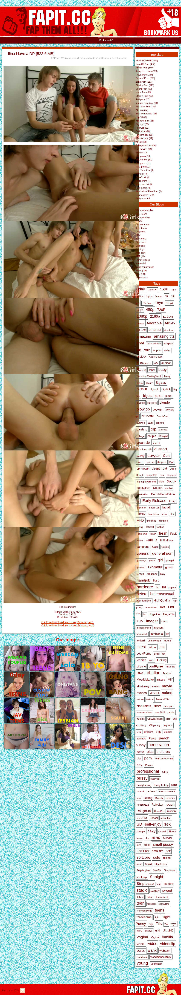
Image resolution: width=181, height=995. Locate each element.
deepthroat (159, 468)
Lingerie (141, 666)
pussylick (155, 778)
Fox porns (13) (143, 156)
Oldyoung (154, 725)
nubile (171, 712)
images (152, 621)
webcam (164, 950)
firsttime (163, 520)
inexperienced (144, 627)
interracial (157, 634)
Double (157, 487)
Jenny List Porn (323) (146, 71)
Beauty (149, 383)
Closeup (163, 430)
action (168, 316)
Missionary (143, 686)
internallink (142, 634)
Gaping (165, 547)
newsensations (144, 712)
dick (162, 475)
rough (170, 804)
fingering (151, 520)
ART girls (140, 256)
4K (166, 296)
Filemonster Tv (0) (145, 195)
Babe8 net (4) (142, 177)
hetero (142, 594)
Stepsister (170, 870)
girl (160, 560)
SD (139, 824)
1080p (142, 316)
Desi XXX (141, 274)
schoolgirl (165, 818)
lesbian (141, 660)
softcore (143, 857)
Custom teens (143, 224)
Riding (148, 798)
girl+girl (170, 560)
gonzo (169, 567)
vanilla (167, 937)
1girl (173, 289)
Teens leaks (142, 277)
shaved (162, 831)
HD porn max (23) (145, 120)
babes (152, 369)
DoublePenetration (163, 494)
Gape (155, 546)
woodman (142, 957)
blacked (141, 402)
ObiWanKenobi (155, 719)
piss (139, 758)
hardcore (93, 58)
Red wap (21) (142, 127)
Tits (159, 923)
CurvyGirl (153, 456)
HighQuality (162, 600)
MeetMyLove (145, 679)
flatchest (150, 527)
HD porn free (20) (144, 135)
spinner (167, 858)
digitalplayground (146, 481)
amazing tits (164, 336)
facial (166, 507)
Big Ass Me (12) (144, 159)
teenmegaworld (144, 910)
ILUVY (140, 621)
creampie (143, 442)
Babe (141, 369)
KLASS (167, 640)
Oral (139, 731)
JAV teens (141, 238)
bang (167, 376)
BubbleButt (162, 416)
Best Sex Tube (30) (146, 106)
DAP (171, 462)
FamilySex (153, 514)
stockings (142, 877)
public (165, 772)
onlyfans (168, 725)
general (143, 553)
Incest (164, 621)
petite (101, 58)
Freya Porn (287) (144, 74)
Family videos (143, 260)
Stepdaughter (143, 870)
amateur (155, 330)
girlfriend (141, 567)
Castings (140, 249)
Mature (167, 673)
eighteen (141, 507)
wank (152, 950)
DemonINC (151, 475)
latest (141, 647)
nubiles (141, 718)
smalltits (157, 851)
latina (152, 647)
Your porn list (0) (144, 184)
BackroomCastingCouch (149, 376)
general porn (163, 553)
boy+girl (158, 409)
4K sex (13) (141, 152)
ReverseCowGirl (167, 791)
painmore (141, 738)
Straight (156, 877)
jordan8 (141, 640)
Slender (167, 838)
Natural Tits (162, 699)
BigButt (142, 389)
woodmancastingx (160, 957)
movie (167, 686)
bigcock (154, 389)
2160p (155, 316)
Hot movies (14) (144, 149)
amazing (144, 336)
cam (150, 422)
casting (142, 429)
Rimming (171, 798)
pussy (142, 778)
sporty (139, 864)
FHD (140, 520)
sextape (141, 831)
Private (149, 765)
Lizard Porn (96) (144, 89)
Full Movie (166, 540)
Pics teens (141, 242)
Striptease (145, 883)
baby (162, 369)
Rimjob (159, 798)
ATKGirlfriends (144, 363)
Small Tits (143, 851)
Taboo (140, 897)
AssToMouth (155, 356)
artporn (157, 350)
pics (150, 752)
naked (167, 693)
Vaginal (155, 937)
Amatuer (168, 330)
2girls (149, 296)
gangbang (143, 546)
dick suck (171, 475)
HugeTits (168, 614)
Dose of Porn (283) (145, 78)
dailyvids (162, 462)
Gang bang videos (145, 267)
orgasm (148, 731)
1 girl (164, 289)
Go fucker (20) (143, 131)
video (152, 943)
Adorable (154, 323)
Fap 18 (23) (141, 117)
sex (167, 824)
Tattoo (149, 897)
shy (147, 838)
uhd (157, 930)
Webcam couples (144, 210)
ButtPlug (141, 423)
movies (142, 693)
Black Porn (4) (143, 181)
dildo (161, 481)
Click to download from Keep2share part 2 (67, 625)
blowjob (143, 409)
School (154, 817)
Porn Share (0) (143, 188)
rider (139, 798)
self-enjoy (153, 824)
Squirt (148, 864)
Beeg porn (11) (143, 163)
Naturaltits (144, 706)
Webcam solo (143, 217)
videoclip (167, 944)
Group (140, 573)
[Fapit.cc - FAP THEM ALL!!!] (161, 35)
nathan (140, 699)
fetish (164, 514)
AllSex (170, 323)
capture (160, 422)
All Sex (141, 329)
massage (170, 666)
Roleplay (157, 804)
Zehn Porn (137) (144, 81)
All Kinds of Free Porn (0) (149, 191)
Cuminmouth (144, 449)
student (168, 883)
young (142, 963)
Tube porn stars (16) (146, 145)
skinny (156, 838)
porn (148, 758)
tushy (139, 930)
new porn (169, 706)
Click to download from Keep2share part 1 (67, 622)
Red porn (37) (142, 99)
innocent (158, 627)
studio (142, 890)
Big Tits (158, 396)
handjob (143, 580)
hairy (162, 574)
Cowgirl (163, 436)
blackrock (152, 403)
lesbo (151, 660)
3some (158, 296)
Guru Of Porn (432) (145, 64)
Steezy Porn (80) (144, 96)
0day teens (141, 228)
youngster (156, 963)
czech (140, 462)
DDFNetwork (143, 469)
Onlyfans (140, 231)
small (147, 844)
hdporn (172, 587)
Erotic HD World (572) (147, 60)
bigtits (147, 396)
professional (148, 771)
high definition (144, 600)
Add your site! (143, 198)
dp (138, 501)
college (141, 436)
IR (167, 634)
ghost (152, 560)
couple (151, 436)
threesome (122, 58)
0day (141, 289)
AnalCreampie (154, 343)
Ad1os (140, 323)
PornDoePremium (164, 758)
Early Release (154, 500)
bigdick (166, 389)
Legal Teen (159, 654)
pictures (163, 752)
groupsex (84, 58)
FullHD (151, 540)
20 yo (140, 309)
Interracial (141, 263)
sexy (152, 831)
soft (168, 851)
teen (114, 58)
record (140, 791)
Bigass (161, 382)
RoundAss (159, 811)
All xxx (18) (141, 142)
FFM (172, 514)
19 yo (169, 303)
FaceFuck (154, 507)
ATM (156, 363)
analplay (168, 343)
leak (162, 647)
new (157, 706)
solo (156, 857)
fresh (163, 533)
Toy (166, 924)
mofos (155, 686)
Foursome (142, 534)
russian (108, 58)
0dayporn (152, 289)
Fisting (140, 527)
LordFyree (155, 666)
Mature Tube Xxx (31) (147, 103)
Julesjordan (154, 640)
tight (156, 917)
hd (164, 587)
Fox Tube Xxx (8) (144, 170)
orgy (158, 731)
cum (156, 442)
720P (161, 310)
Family (141, 513)
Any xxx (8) (141, 173)
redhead (151, 791)
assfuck (75, 58)
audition (166, 363)
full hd (140, 540)
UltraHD (168, 930)
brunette (147, 416)
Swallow (154, 891)
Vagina (142, 937)
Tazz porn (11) (143, 166)
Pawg (152, 738)
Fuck (173, 533)
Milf (170, 679)
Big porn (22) (142, 124)
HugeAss (154, 614)
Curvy (141, 456)
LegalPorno (144, 653)
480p (150, 309)
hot (162, 607)
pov (139, 765)
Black (168, 396)
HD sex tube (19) (144, 138)
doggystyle (143, 487)
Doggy (171, 481)
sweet (167, 890)
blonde (164, 402)
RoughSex (144, 811)
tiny (151, 924)
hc (157, 587)
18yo (159, 303)
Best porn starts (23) (146, 113)
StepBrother (161, 864)
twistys (148, 930)
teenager (151, 904)
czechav (150, 462)
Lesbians (140, 245)
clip (153, 429)
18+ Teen (147, 303)
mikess (160, 679)
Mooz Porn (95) (143, 92)
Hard (156, 580)
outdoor (168, 732)
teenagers (164, 904)
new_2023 (160, 712)
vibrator (141, 944)
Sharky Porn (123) (145, 85)
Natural (149, 699)
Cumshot (160, 449)
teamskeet (162, 897)
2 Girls (140, 296)
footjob (160, 527)
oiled (167, 719)
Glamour (155, 567)
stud (159, 884)
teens (159, 910)
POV (138, 235)
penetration (158, 744)
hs (144, 614)
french (153, 534)
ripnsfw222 (143, 804)
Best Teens (141, 214)
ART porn (140, 252)
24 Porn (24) (142, 110)
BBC (140, 382)
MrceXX (154, 693)
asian (167, 350)
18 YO (139, 221)
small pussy (163, 844)
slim (139, 844)
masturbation (148, 672)
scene (142, 817)
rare (174, 785)
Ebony (172, 501)
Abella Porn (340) (144, 67)
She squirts (141, 270)
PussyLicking (144, 785)
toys (173, 924)
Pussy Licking (161, 785)
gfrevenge (141, 560)
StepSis (157, 870)
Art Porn (143, 350)
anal (69, 58)
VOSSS (141, 951)
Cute (166, 456)
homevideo (151, 607)
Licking (162, 660)
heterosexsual (162, 594)
